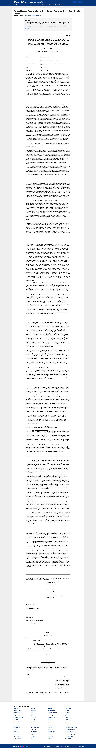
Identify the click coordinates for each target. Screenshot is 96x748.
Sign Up (80, 1)
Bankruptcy (33, 710)
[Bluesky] (27, 746)
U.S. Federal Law (18, 726)
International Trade (52, 717)
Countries (50, 738)
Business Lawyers (17, 712)
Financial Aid (67, 714)
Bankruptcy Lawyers (18, 710)
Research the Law (31, 4)
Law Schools (38, 4)
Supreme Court (17, 733)
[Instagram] (23, 746)
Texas (32, 738)
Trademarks (50, 736)
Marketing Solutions (59, 4)
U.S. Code (15, 729)
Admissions (67, 712)
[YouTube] (20, 746)
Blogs (66, 719)
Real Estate (50, 719)
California (33, 733)
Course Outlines (68, 715)
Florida (32, 734)
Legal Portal (52, 746)
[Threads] (25, 746)
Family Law (33, 719)
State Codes (33, 729)
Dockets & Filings (17, 738)
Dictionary (67, 710)
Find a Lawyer (16, 4)
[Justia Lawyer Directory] (30, 746)
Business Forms (51, 731)
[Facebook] (22, 746)
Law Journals (68, 717)
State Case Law (34, 731)
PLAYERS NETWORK (31, 6)
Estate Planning (34, 717)
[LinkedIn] (19, 746)
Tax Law (49, 721)
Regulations (16, 731)
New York (33, 736)
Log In (75, 1)
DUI (31, 715)
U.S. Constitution (17, 727)
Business (50, 708)
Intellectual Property (52, 715)
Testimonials (68, 738)
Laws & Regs (45, 4)
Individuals (33, 708)
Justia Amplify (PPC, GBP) (70, 734)
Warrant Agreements (36, 15)
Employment (50, 714)
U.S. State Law (34, 726)
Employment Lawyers (18, 715)
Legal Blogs (50, 729)
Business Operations (52, 712)
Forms (18, 6)
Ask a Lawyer (23, 4)
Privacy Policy (73, 746)
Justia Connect (47, 746)
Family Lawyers (17, 719)
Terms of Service (66, 746)
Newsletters (51, 4)
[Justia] (19, 2)
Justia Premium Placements (71, 731)
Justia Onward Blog (69, 736)
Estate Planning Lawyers (19, 717)
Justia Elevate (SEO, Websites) (71, 733)
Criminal (32, 712)
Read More (27, 28)
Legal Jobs (50, 727)
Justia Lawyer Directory (70, 729)
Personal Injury (34, 721)
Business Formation (52, 710)
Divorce (32, 714)
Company (58, 746)
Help (61, 746)
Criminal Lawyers (17, 714)
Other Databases (52, 726)
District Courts (17, 736)
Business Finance (27, 15)
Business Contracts (23, 6)
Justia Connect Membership (71, 727)
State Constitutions (35, 727)
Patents (49, 734)
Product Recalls (51, 733)
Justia (15, 6)
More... (15, 722)
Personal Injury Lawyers (19, 721)
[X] (28, 746)
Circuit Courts (16, 734)
